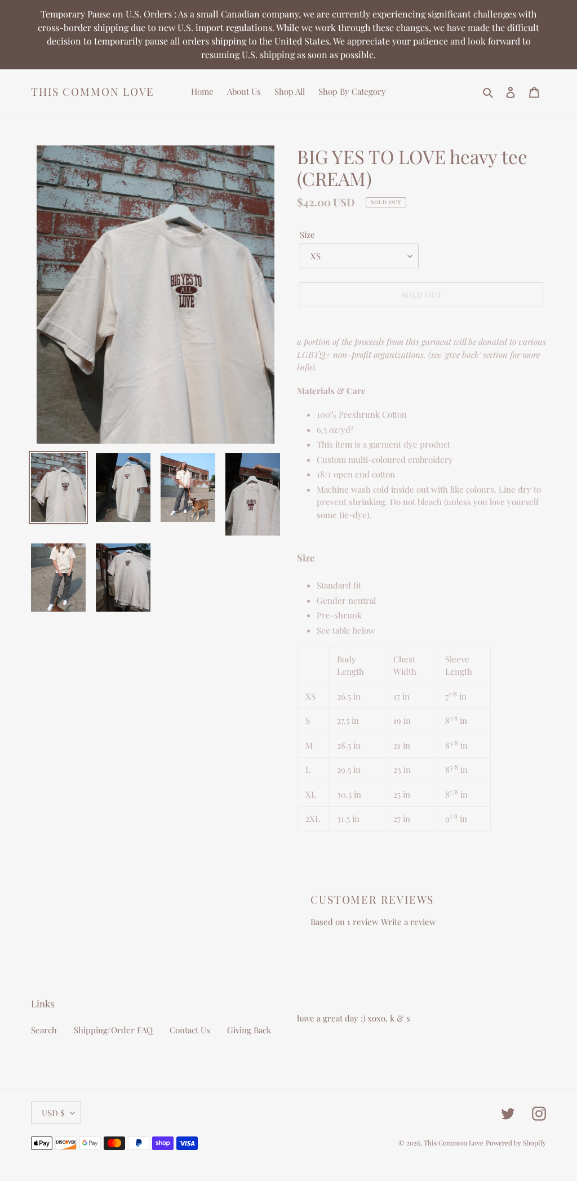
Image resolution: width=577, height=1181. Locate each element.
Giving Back (249, 1030)
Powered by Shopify (516, 1142)
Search (44, 1030)
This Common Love (92, 91)
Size (307, 234)
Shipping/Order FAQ (113, 1030)
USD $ (53, 1112)
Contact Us (190, 1030)
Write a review (408, 921)
